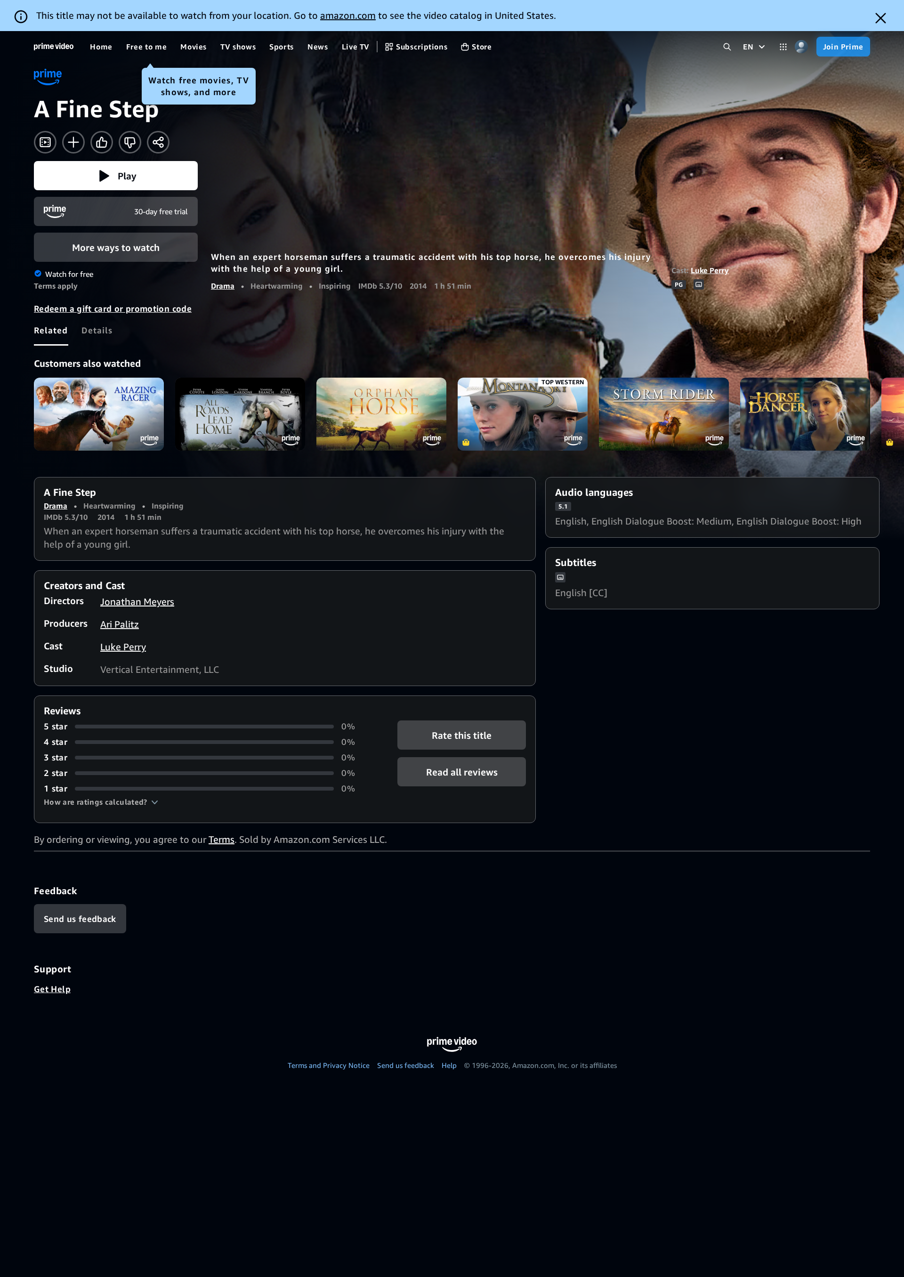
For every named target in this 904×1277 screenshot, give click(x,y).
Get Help (52, 989)
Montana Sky (523, 414)
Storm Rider (664, 414)
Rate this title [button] (462, 735)
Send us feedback (405, 1065)
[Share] (158, 142)
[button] (116, 175)
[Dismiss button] (881, 18)
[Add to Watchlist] (73, 142)
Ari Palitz (119, 624)
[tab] (51, 330)
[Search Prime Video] (727, 47)
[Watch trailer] (45, 142)
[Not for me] (130, 142)
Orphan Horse (381, 414)
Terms (221, 839)
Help (449, 1065)
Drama (222, 286)
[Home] (53, 46)
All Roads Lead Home (240, 414)
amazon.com (348, 15)
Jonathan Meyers (137, 601)
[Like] (101, 142)
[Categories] (783, 47)
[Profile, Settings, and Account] (801, 47)
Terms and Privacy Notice (329, 1065)
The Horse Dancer (805, 414)
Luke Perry (710, 270)
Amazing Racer (99, 414)
